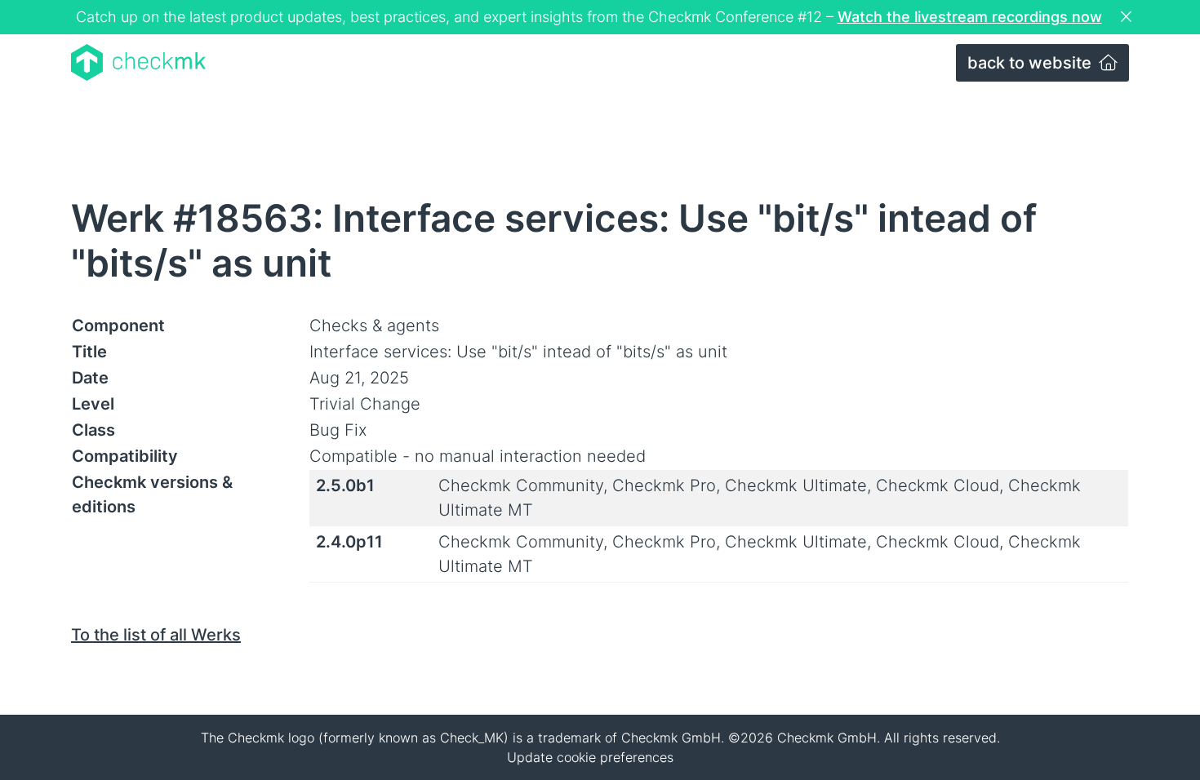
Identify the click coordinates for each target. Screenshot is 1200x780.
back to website (1031, 63)
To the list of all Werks (156, 635)
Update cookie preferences (590, 757)
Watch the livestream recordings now (970, 16)
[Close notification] (1128, 17)
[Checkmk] (138, 62)
